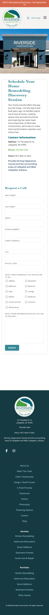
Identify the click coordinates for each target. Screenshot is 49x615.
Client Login (36, 18)
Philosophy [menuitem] (24, 504)
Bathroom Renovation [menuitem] (24, 541)
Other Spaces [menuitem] (24, 595)
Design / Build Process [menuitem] (24, 482)
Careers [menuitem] (24, 515)
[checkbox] (24, 295)
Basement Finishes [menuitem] (24, 552)
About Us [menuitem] (24, 465)
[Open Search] (28, 18)
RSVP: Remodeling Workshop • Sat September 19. (24, 3)
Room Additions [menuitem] (24, 547)
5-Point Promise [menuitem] (24, 487)
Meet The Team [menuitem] (24, 471)
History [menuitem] (24, 499)
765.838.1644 (18, 149)
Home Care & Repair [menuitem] (24, 558)
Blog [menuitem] (24, 521)
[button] (45, 17)
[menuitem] (24, 567)
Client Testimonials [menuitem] (24, 476)
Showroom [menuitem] (24, 493)
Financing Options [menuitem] (24, 510)
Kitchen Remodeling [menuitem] (24, 536)
